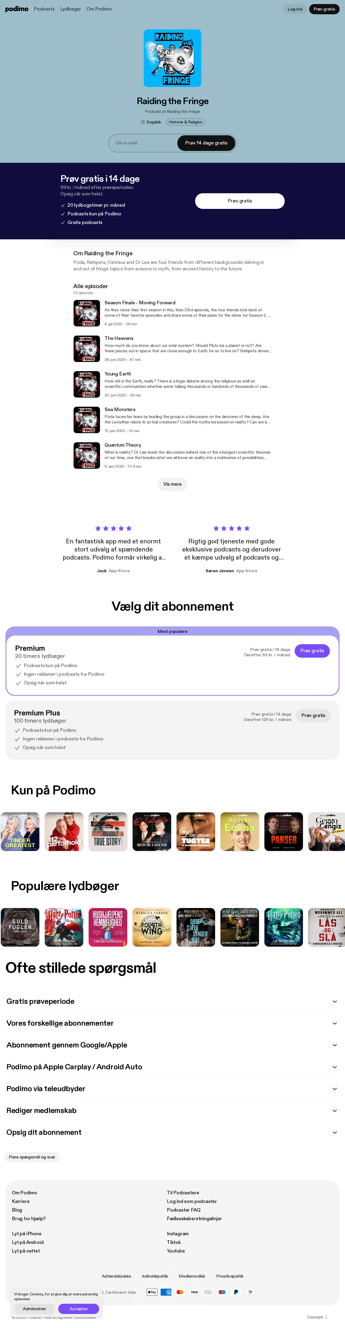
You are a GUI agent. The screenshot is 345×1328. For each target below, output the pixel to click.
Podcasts (44, 9)
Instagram (178, 1234)
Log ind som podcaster (192, 1201)
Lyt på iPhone (27, 1234)
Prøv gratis (324, 9)
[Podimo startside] (16, 9)
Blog (17, 1210)
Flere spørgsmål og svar (32, 1157)
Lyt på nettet (26, 1251)
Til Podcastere (183, 1193)
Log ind (295, 9)
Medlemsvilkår (192, 1276)
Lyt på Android (27, 1242)
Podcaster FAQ (184, 1210)
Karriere (21, 1201)
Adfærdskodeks (116, 1276)
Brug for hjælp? (29, 1219)
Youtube (176, 1251)
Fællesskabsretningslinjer (194, 1219)
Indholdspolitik (155, 1276)
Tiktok (174, 1242)
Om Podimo (99, 9)
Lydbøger (70, 9)
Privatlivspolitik (229, 1276)
